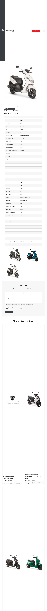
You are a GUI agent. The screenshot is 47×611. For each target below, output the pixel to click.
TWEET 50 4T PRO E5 (8, 478)
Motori (8, 106)
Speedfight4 (35, 474)
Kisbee (19, 106)
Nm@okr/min (14, 150)
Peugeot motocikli (14, 106)
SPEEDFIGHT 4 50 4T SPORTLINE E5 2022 (34, 477)
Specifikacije (7, 117)
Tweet (12, 476)
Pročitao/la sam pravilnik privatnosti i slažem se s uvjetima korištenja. (19, 304)
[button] (44, 31)
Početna (5, 106)
